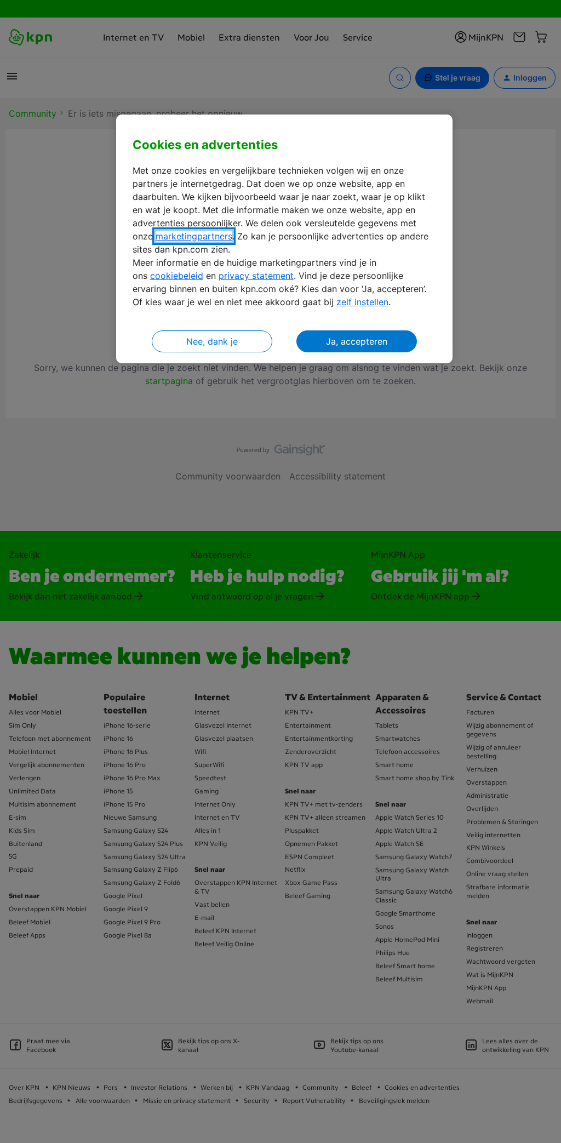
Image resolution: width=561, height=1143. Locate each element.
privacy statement (256, 275)
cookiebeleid (176, 275)
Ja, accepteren (356, 341)
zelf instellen (362, 301)
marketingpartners (194, 236)
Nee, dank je (212, 341)
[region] (284, 239)
